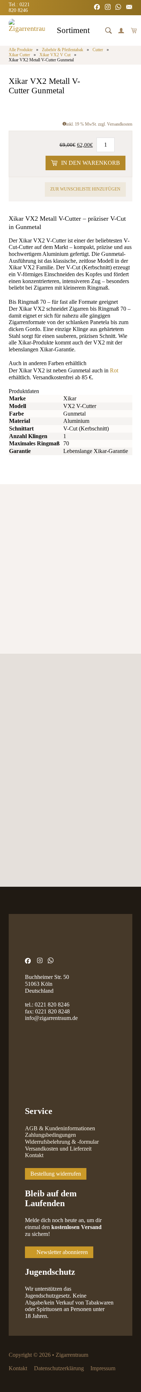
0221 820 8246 (52, 1004)
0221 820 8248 (52, 1011)
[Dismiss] (137, 3)
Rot (114, 370)
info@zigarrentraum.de (51, 1018)
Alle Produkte (21, 50)
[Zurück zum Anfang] (117, 1372)
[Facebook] (97, 7)
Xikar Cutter (19, 55)
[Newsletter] (129, 7)
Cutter (98, 50)
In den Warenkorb (90, 163)
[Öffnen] (108, 30)
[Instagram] (108, 7)
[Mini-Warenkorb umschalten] (134, 30)
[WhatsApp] (118, 7)
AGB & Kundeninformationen (60, 1128)
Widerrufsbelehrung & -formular (62, 1142)
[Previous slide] (15, 529)
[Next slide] (36, 529)
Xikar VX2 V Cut (54, 55)
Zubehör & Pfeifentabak (62, 50)
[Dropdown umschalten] (96, 31)
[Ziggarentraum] (27, 30)
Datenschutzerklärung (59, 1368)
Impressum (102, 1368)
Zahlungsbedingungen (50, 1135)
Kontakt (34, 1155)
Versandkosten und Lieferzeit (58, 1149)
